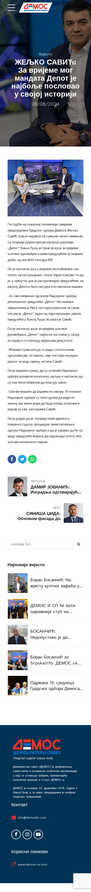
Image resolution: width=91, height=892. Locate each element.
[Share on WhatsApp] (32, 459)
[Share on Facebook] (12, 459)
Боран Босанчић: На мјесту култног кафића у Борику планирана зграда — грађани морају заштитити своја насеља (55, 583)
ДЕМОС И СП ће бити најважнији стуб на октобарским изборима (53, 609)
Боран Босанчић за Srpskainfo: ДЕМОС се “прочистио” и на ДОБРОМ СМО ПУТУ (53, 660)
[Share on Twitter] (22, 459)
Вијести (45, 54)
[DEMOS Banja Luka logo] (36, 747)
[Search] (78, 544)
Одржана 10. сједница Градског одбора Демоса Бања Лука (55, 686)
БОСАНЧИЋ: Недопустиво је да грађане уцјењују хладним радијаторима (56, 635)
